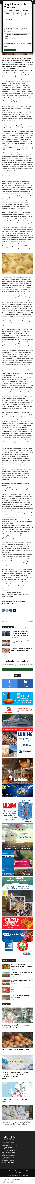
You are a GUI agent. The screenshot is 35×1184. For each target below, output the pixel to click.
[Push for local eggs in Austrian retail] (17, 1040)
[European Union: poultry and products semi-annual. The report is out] (17, 1015)
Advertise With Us (26, 1170)
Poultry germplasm (20, 601)
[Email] (14, 610)
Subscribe (11, 1170)
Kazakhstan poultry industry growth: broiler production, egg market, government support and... (15, 1074)
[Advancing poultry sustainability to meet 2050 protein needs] (6, 643)
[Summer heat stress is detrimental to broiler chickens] (6, 997)
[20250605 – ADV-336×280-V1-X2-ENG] (17, 849)
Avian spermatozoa (10, 601)
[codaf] (17, 704)
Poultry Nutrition (6, 603)
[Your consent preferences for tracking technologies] (32, 1181)
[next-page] (5, 656)
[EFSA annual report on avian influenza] (17, 1089)
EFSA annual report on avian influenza (16, 1099)
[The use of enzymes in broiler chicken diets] (6, 990)
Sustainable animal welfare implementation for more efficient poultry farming (22, 966)
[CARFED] (17, 929)
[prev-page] (3, 656)
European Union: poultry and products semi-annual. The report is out (16, 1026)
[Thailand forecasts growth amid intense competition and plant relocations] (17, 1112)
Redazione (4, 1029)
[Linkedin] (10, 610)
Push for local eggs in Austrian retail (15, 1050)
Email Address (8, 19)
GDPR (6, 26)
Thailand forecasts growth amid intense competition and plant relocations (17, 1123)
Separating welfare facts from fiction (8, 620)
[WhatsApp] (7, 610)
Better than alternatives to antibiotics (26, 620)
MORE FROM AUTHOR (20, 627)
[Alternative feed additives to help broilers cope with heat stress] (6, 650)
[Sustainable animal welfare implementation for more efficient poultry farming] (6, 966)
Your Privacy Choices (13, 1179)
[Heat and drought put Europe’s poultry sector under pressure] (6, 974)
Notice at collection (8, 1182)
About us (6, 1170)
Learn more (16, 44)
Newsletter (17, 1170)
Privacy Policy (17, 1172)
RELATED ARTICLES (8, 627)
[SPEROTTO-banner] (17, 730)
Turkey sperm (15, 603)
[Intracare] (17, 955)
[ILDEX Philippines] (17, 889)
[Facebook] (3, 610)
